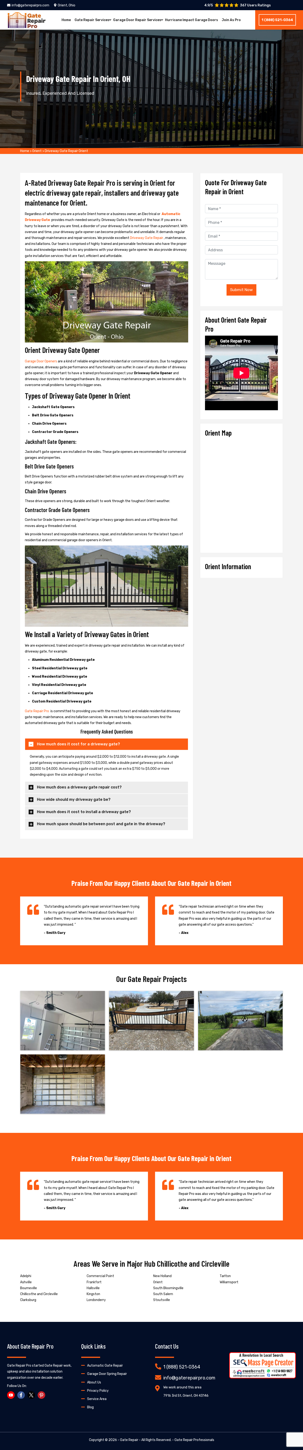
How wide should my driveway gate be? (74, 799)
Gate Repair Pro (37, 711)
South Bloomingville (168, 1288)
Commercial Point (100, 1276)
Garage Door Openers (41, 361)
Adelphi (25, 1276)
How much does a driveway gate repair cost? (79, 787)
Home (66, 20)
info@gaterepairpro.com (30, 5)
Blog (90, 1407)
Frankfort (94, 1282)
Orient (37, 151)
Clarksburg (28, 1300)
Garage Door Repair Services (137, 20)
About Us (94, 1382)
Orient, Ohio (66, 5)
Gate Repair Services (92, 20)
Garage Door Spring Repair (107, 1374)
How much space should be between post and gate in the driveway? (101, 824)
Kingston (93, 1294)
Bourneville (28, 1288)
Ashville (26, 1282)
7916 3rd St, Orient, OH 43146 (186, 1396)
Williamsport (229, 1282)
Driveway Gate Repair (147, 238)
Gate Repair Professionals (194, 1440)
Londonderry (96, 1300)
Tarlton (225, 1276)
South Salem (163, 1294)
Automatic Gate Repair (105, 1366)
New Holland (162, 1276)
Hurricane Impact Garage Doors (191, 20)
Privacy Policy (98, 1391)
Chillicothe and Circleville (39, 1294)
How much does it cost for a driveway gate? (78, 744)
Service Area (97, 1399)
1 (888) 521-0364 (277, 20)
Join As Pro (231, 20)
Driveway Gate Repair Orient (66, 151)
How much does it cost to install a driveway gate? (84, 812)
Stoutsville (161, 1300)
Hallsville (93, 1288)
